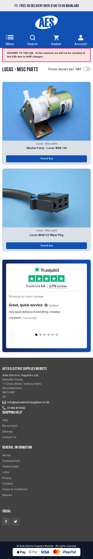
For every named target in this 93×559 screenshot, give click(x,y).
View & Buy (46, 158)
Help (5, 420)
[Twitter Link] (16, 522)
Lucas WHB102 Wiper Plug (46, 235)
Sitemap (7, 431)
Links (5, 472)
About (6, 455)
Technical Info (11, 461)
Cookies (7, 483)
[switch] (87, 69)
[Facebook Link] (6, 522)
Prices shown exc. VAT (64, 69)
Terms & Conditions (15, 489)
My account (9, 425)
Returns (7, 495)
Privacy (6, 478)
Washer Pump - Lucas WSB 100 (46, 148)
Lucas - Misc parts (46, 143)
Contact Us (9, 437)
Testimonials (10, 466)
